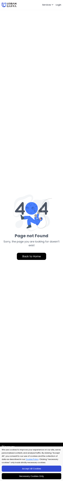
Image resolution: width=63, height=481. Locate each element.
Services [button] (47, 4)
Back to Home (31, 256)
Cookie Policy (32, 459)
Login (58, 4)
